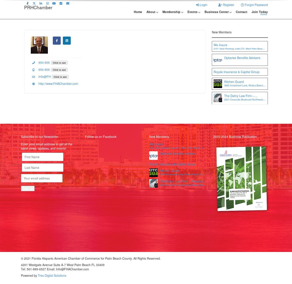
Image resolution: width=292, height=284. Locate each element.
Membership (171, 12)
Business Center (217, 12)
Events (192, 12)
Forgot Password (256, 5)
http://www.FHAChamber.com (58, 83)
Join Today (260, 12)
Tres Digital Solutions (52, 275)
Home (138, 12)
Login (203, 5)
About (150, 12)
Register (228, 5)
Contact (241, 12)
